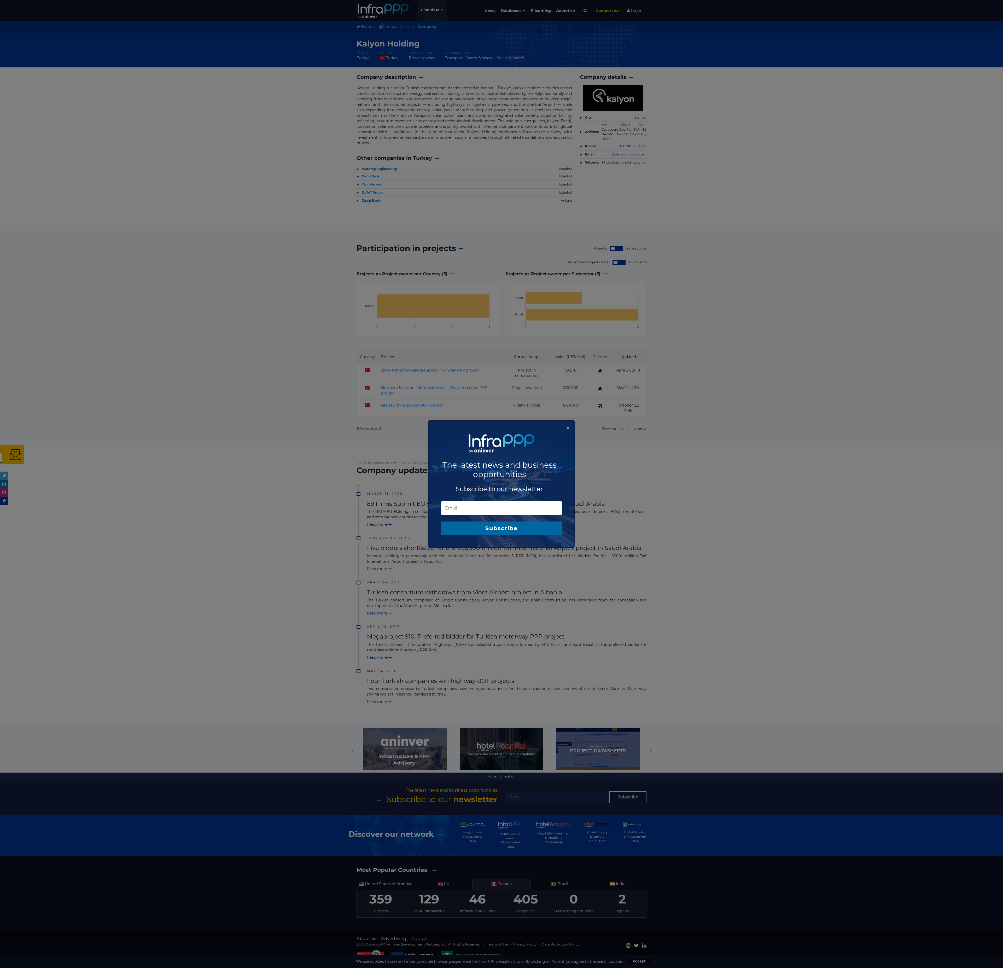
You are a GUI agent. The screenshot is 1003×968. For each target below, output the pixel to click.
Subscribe (501, 528)
